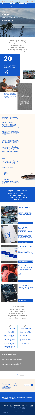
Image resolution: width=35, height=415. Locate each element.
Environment (21, 3)
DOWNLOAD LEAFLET (22, 300)
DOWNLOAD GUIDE (22, 222)
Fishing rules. (19, 410)
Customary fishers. (23, 411)
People (11, 6)
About (23, 1)
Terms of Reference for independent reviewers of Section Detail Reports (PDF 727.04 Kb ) (6, 387)
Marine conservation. (16, 411)
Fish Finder (15, 3)
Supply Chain (27, 3)
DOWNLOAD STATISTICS (23, 281)
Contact (27, 1)
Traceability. (19, 407)
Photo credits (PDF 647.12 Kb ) (6, 383)
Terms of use (15, 385)
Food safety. (19, 408)
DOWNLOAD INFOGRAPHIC (23, 261)
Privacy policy (15, 384)
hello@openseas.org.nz (11, 398)
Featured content (31, 1)
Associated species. (15, 409)
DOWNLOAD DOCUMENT (23, 242)
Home (11, 3)
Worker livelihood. (23, 407)
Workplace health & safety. (23, 409)
